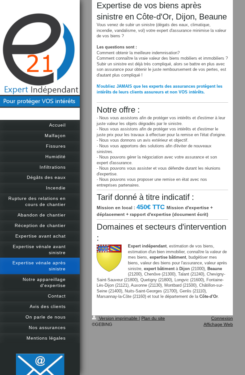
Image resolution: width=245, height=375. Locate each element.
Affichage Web (218, 324)
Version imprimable (118, 318)
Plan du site (153, 318)
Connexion (222, 318)
